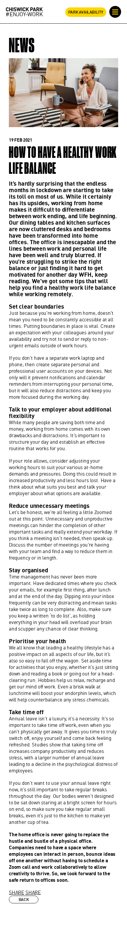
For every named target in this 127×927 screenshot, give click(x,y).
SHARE (16, 892)
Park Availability (85, 12)
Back (24, 899)
